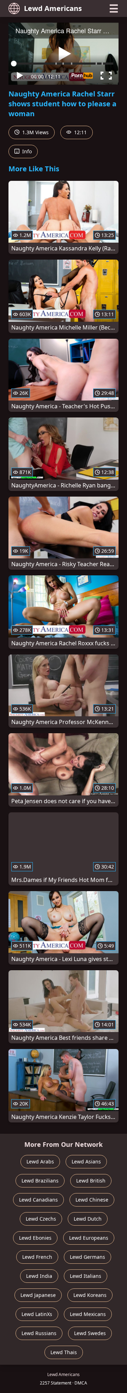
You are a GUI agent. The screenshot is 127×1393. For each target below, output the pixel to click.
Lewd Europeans (88, 1237)
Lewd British (90, 1180)
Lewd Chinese (91, 1199)
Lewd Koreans (90, 1295)
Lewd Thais (63, 1352)
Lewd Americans (53, 8)
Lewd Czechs (41, 1218)
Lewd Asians (86, 1161)
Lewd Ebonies (35, 1237)
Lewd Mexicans (88, 1314)
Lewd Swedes (90, 1333)
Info (26, 151)
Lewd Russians (39, 1333)
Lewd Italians (85, 1276)
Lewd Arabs (40, 1161)
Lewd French (37, 1256)
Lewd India (39, 1276)
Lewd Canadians (38, 1199)
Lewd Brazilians (40, 1180)
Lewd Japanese (38, 1295)
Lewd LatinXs (37, 1314)
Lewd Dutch (88, 1218)
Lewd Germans (87, 1256)
